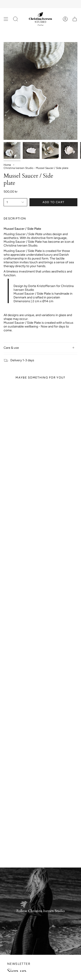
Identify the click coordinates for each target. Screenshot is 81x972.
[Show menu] (5, 19)
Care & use (11, 348)
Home (7, 164)
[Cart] (74, 19)
